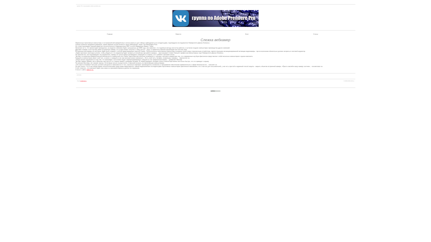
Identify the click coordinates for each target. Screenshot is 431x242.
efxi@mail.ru (83, 81)
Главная (109, 34)
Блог (247, 34)
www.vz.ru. (90, 70)
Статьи (315, 34)
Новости (178, 34)
